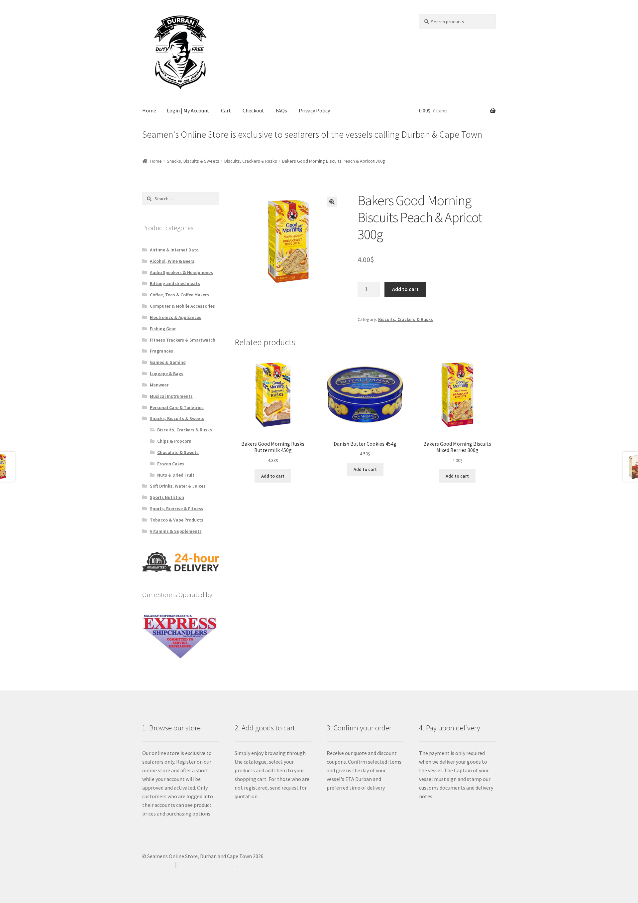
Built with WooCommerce (207, 864)
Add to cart (405, 289)
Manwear (159, 385)
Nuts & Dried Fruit (175, 475)
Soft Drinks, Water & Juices (178, 486)
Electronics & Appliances (175, 317)
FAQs (281, 110)
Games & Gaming (168, 362)
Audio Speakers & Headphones (181, 272)
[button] (332, 202)
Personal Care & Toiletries (177, 407)
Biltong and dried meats (175, 283)
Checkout (253, 110)
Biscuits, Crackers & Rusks (250, 161)
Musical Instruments (171, 396)
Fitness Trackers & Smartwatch (182, 340)
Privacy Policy (314, 110)
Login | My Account (188, 110)
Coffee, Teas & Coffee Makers (179, 295)
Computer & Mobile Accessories (182, 306)
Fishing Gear (163, 329)
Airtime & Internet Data (174, 250)
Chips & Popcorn (174, 441)
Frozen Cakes (170, 464)
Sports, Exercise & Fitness (176, 509)
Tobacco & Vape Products (176, 520)
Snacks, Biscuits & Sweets (193, 161)
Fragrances (161, 351)
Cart (226, 110)
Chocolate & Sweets (178, 452)
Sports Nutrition (167, 497)
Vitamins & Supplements (176, 531)
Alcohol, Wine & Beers (172, 261)
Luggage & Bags (166, 373)
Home (149, 110)
